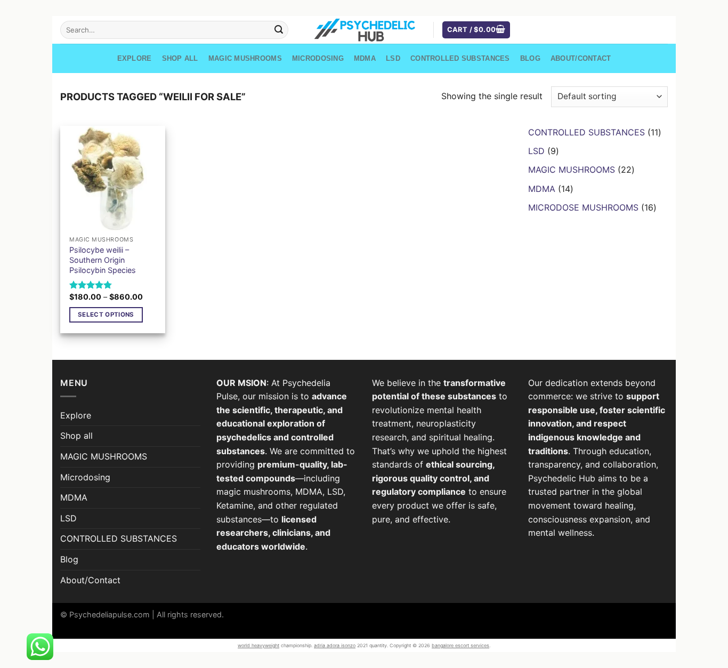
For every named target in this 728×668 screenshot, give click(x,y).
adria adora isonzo (334, 645)
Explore (134, 58)
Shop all (180, 58)
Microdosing (318, 58)
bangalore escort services (460, 645)
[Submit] (279, 30)
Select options (106, 314)
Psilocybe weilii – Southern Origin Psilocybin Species (102, 259)
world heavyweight (258, 645)
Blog (530, 58)
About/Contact (581, 58)
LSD (393, 58)
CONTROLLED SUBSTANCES (459, 58)
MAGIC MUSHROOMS (245, 58)
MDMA (365, 58)
